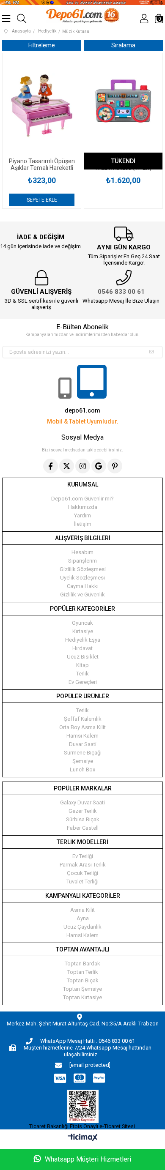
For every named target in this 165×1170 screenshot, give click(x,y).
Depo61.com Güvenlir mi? (82, 498)
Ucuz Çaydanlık (82, 927)
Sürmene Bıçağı (83, 752)
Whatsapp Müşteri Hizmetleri (87, 1159)
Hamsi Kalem (82, 736)
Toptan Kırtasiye (82, 997)
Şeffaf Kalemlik (83, 719)
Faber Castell (83, 828)
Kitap (82, 665)
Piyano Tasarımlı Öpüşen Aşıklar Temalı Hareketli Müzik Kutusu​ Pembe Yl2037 (42, 164)
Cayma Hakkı (83, 586)
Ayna (83, 918)
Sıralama (123, 45)
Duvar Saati (82, 744)
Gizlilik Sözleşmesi (83, 569)
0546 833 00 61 (121, 291)
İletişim (82, 524)
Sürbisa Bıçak (82, 819)
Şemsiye (82, 761)
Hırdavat (82, 648)
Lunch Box (82, 769)
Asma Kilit (82, 910)
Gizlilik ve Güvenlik (82, 594)
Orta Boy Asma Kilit (82, 727)
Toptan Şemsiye (82, 989)
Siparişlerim (82, 561)
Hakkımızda (82, 507)
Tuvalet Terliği (82, 881)
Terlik (82, 673)
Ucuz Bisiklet (83, 656)
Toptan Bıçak (83, 980)
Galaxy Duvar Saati (82, 802)
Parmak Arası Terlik (83, 864)
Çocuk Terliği (82, 873)
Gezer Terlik (83, 811)
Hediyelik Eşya (82, 640)
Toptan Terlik (82, 972)
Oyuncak (82, 623)
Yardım (82, 515)
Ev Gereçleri (83, 682)
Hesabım (83, 552)
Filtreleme (41, 45)
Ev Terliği (82, 856)
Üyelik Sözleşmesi (82, 577)
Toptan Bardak (82, 963)
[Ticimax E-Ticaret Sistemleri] (83, 1138)
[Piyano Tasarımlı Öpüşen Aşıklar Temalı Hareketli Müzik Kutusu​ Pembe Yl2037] (42, 105)
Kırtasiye (82, 631)
